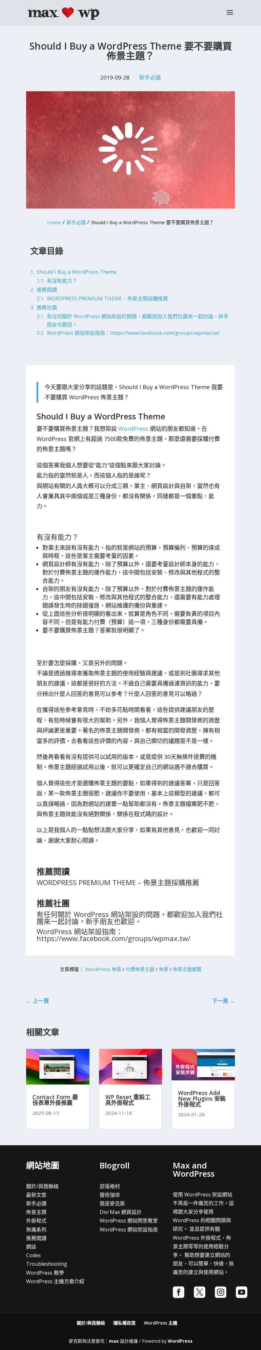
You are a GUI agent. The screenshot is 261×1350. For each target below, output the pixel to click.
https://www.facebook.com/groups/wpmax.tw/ (113, 938)
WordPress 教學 (45, 1272)
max (114, 1341)
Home (54, 222)
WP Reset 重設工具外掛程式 (128, 1099)
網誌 (31, 1246)
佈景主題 (36, 1212)
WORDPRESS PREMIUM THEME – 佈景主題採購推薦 (118, 882)
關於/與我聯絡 (42, 1186)
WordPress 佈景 (103, 969)
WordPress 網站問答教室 (129, 1220)
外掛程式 (36, 1220)
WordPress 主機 (160, 1323)
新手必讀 (150, 77)
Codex (33, 1255)
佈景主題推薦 (187, 969)
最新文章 (36, 1194)
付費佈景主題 (140, 969)
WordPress (133, 428)
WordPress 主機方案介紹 (55, 1281)
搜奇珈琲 (110, 1194)
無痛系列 (36, 1229)
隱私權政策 (124, 1323)
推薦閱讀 (36, 1238)
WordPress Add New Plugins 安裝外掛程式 (202, 1098)
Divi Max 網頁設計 (121, 1212)
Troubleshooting (46, 1263)
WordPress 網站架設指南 (129, 1229)
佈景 (163, 969)
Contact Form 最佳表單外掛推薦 (55, 1099)
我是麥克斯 (112, 1203)
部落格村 (110, 1186)
